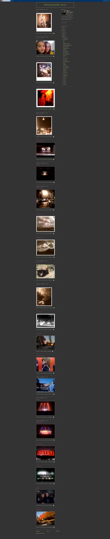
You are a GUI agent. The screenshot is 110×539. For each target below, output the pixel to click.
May (64, 81)
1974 (37, 285)
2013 (63, 29)
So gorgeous (38, 466)
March (64, 84)
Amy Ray (38, 164)
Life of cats (38, 262)
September (65, 75)
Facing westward (39, 114)
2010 (63, 33)
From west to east (39, 214)
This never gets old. (40, 444)
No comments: (50, 33)
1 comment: (49, 351)
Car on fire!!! (39, 333)
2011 (63, 32)
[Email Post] (54, 33)
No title (64, 63)
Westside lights (39, 187)
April (64, 82)
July (64, 78)
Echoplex (38, 399)
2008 (63, 36)
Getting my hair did (40, 355)
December (65, 37)
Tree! (37, 11)
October (64, 73)
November (65, 39)
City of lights (39, 312)
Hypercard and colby (40, 60)
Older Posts (58, 531)
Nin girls (38, 487)
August (64, 76)
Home (48, 531)
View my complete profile (66, 19)
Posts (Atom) (42, 533)
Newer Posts (38, 531)
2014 (63, 27)
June (64, 79)
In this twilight (39, 422)
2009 (63, 35)
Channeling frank (39, 140)
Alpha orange (39, 509)
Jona (37, 38)
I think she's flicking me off (41, 86)
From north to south (40, 237)
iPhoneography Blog (55, 5)
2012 (63, 30)
